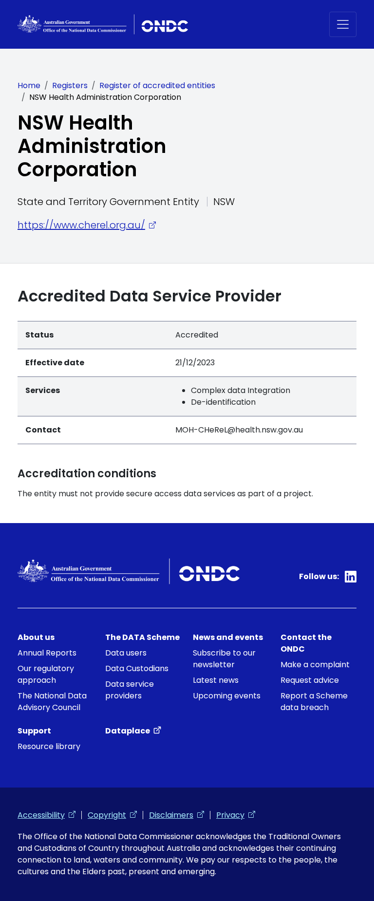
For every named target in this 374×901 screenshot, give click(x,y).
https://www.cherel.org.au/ (87, 225)
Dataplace (133, 730)
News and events (228, 637)
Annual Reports (47, 652)
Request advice (309, 680)
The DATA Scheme (142, 637)
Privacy (235, 815)
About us (36, 637)
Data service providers (129, 689)
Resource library (49, 746)
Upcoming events (227, 695)
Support (34, 730)
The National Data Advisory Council (52, 701)
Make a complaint (315, 664)
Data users (126, 652)
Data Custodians (136, 668)
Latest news (216, 680)
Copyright (112, 815)
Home (29, 85)
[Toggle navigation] (342, 24)
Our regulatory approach (46, 674)
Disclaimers (176, 815)
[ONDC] (103, 24)
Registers (70, 85)
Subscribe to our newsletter (224, 658)
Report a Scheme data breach (314, 701)
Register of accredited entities (157, 85)
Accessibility (46, 815)
